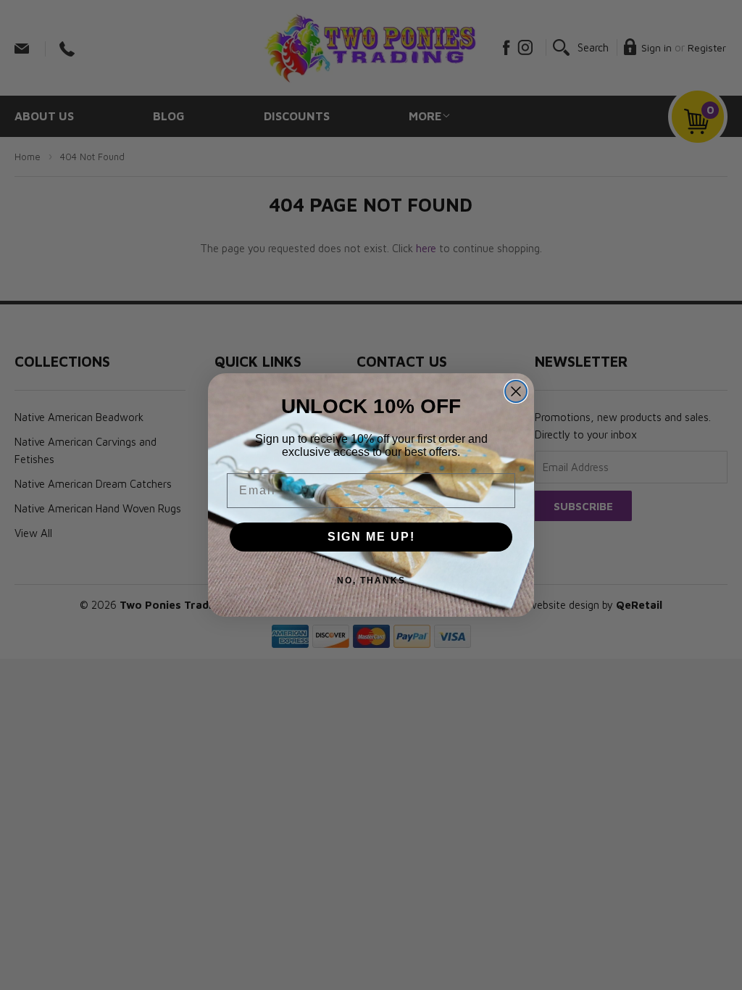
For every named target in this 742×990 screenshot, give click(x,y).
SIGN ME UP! (371, 537)
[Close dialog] (516, 391)
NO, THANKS (371, 580)
